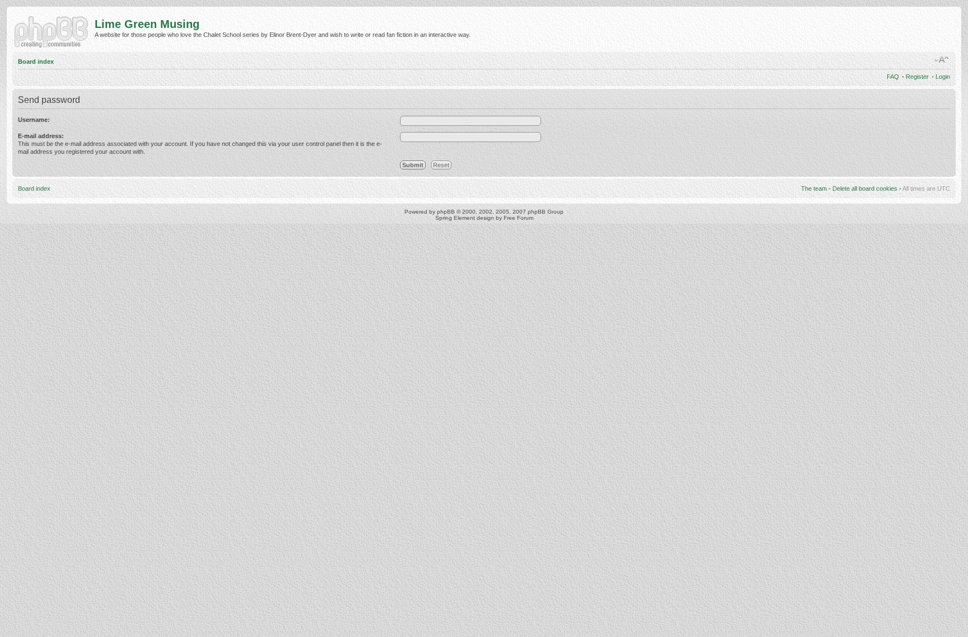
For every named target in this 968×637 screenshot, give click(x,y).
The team (814, 188)
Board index (36, 61)
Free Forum (518, 218)
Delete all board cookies (864, 188)
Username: (34, 119)
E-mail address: (41, 136)
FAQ (893, 76)
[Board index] (53, 31)
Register (917, 76)
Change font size (942, 60)
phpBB (446, 212)
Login (943, 76)
